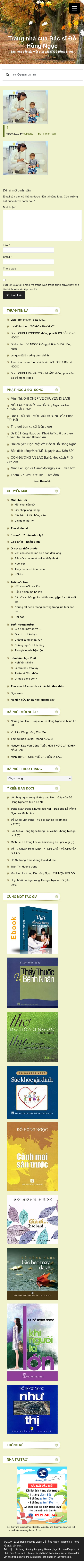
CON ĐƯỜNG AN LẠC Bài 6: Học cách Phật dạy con (40, 459)
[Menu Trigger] (74, 8)
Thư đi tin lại (19, 528)
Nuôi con (20, 563)
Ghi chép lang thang (27, 509)
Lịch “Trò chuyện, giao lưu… (28, 319)
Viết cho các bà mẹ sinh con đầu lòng (38, 552)
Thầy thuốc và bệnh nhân (30, 569)
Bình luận (9, 207)
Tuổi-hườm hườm (22, 624)
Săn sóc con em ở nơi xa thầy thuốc (37, 558)
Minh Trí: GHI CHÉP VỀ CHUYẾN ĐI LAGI (40, 398)
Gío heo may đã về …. (29, 628)
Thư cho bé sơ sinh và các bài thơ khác (37, 686)
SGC (19, 1545)
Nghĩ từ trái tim (24, 662)
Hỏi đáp (19, 574)
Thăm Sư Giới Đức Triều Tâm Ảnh (35, 475)
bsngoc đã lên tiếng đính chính (30, 355)
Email (7, 256)
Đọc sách (17, 693)
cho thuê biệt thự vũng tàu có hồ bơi (24, 1530)
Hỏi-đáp (19, 616)
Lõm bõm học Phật (23, 658)
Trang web (9, 268)
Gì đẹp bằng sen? (26, 678)
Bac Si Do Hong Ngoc (24, 830)
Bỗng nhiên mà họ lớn (28, 591)
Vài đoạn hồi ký (24, 520)
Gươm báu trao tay (26, 667)
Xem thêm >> (42, 481)
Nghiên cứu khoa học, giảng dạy (33, 699)
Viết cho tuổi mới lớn (27, 586)
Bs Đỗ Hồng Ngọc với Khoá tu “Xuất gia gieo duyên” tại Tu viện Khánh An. (40, 435)
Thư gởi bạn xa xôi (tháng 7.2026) (32, 738)
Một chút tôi (19, 500)
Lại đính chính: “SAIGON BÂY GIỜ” (33, 326)
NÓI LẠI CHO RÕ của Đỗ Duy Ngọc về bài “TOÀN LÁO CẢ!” (38, 407)
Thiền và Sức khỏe (26, 673)
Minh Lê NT (18, 842)
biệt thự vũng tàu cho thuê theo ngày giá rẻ (53, 1527)
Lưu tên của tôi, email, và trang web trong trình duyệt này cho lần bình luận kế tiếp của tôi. (41, 287)
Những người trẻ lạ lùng (29, 645)
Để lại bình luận (47, 133)
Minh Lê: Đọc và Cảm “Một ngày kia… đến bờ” (43, 468)
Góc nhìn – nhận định (25, 541)
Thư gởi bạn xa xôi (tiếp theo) (31, 426)
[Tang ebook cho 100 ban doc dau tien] (32, 952)
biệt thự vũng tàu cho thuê (19, 1527)
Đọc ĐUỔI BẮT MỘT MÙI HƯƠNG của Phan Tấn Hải (40, 417)
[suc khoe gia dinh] (32, 1117)
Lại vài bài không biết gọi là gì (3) (53, 842)
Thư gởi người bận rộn (29, 650)
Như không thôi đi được (41, 860)
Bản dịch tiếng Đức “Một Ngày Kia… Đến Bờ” (42, 450)
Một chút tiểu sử (25, 504)
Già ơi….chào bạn (26, 634)
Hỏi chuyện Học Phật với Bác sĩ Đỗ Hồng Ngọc (43, 444)
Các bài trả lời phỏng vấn (30, 515)
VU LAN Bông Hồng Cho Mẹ (28, 732)
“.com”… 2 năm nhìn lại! (27, 535)
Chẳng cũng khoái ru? (28, 639)
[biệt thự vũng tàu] (42, 1523)
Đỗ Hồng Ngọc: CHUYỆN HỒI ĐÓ (54, 873)
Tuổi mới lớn (19, 582)
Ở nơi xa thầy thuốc (24, 548)
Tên (6, 245)
